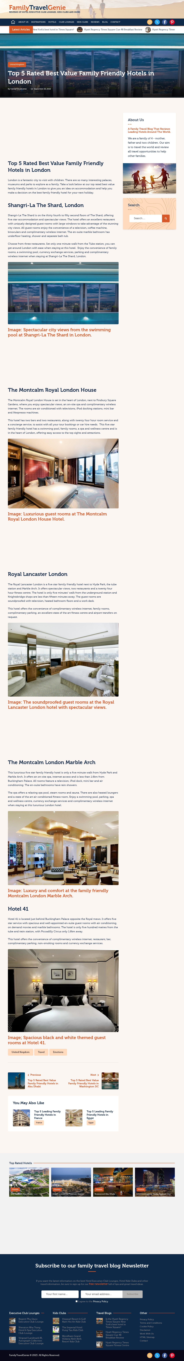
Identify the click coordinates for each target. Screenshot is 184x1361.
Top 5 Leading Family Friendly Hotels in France (47, 1115)
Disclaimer (145, 1330)
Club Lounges (66, 22)
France (39, 1123)
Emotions (58, 1052)
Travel (41, 1052)
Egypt (91, 1123)
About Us (23, 22)
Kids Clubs (82, 22)
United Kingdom (17, 64)
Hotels (52, 22)
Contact (115, 22)
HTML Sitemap (147, 1337)
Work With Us (147, 1334)
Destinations (38, 22)
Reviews (95, 22)
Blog (105, 22)
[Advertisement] (35, 133)
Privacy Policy (100, 1301)
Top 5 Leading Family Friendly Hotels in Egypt (100, 1115)
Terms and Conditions (151, 1323)
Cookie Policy (147, 1326)
